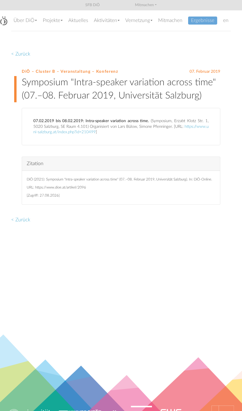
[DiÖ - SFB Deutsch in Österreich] (3, 20)
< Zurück (20, 53)
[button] (25, 20)
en (226, 20)
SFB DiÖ (92, 5)
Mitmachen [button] (144, 5)
